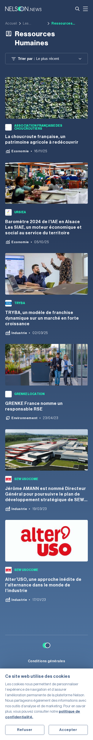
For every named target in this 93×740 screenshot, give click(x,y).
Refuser (24, 730)
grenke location (29, 394)
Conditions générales (46, 661)
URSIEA (20, 212)
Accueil (11, 23)
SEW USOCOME (26, 479)
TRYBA (19, 303)
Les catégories (32, 23)
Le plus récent (38, 59)
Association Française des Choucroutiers (38, 127)
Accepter (68, 730)
